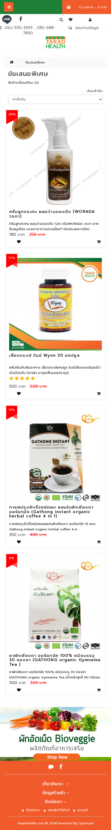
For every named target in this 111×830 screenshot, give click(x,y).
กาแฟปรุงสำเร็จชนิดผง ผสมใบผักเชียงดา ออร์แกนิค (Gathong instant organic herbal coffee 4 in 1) (51, 511)
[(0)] (70, 20)
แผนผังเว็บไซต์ (59, 810)
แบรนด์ (82, 810)
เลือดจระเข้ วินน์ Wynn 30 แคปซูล (44, 355)
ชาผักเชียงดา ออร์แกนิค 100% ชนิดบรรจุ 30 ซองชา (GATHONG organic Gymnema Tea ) (54, 660)
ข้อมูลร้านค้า (53, 793)
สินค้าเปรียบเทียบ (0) (23, 82)
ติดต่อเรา (53, 802)
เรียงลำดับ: (95, 91)
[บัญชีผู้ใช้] (90, 20)
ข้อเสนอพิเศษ (35, 62)
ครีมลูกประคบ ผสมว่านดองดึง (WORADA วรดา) (52, 214)
